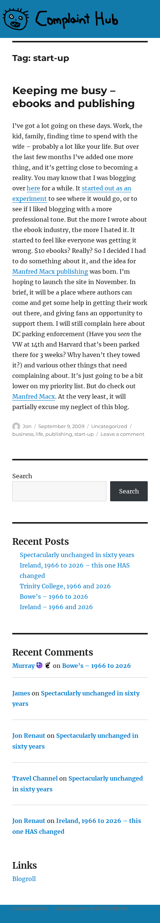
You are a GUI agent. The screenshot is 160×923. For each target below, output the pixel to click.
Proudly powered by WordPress (91, 909)
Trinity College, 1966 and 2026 (65, 586)
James (21, 693)
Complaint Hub (30, 909)
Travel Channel (35, 778)
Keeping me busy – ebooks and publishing (73, 97)
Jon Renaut (28, 735)
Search (22, 476)
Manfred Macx (33, 396)
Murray (24, 665)
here (33, 188)
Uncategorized (109, 426)
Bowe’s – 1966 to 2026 (54, 596)
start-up (84, 434)
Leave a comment (122, 434)
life (39, 434)
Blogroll (24, 878)
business (22, 434)
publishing (58, 434)
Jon (27, 426)
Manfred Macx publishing (50, 271)
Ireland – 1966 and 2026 (56, 607)
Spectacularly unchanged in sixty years (77, 555)
